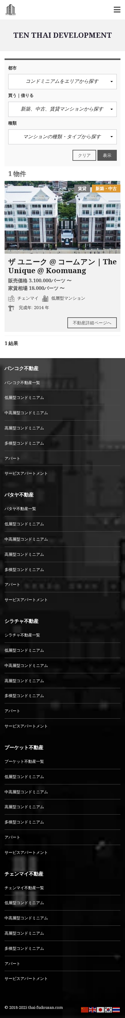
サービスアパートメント (26, 473)
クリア (84, 155)
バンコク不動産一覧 (22, 382)
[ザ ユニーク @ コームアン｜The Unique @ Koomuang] (62, 217)
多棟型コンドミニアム (24, 443)
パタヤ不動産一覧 (20, 508)
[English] (93, 1009)
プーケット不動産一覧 (24, 761)
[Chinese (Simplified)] (85, 1009)
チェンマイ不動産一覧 (24, 887)
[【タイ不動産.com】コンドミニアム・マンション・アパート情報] (8, 10)
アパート (12, 458)
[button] (62, 81)
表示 (107, 155)
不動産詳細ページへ (92, 323)
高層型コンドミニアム (24, 428)
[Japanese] (101, 1009)
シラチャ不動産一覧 (22, 635)
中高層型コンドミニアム (26, 412)
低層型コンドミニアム (24, 397)
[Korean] (109, 1009)
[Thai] (116, 1009)
